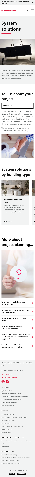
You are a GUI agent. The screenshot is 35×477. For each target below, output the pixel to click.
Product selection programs (11, 394)
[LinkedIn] (7, 381)
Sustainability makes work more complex (15, 458)
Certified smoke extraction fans (12, 426)
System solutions (7, 391)
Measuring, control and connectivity (14, 417)
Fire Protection (6, 432)
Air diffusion (5, 423)
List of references (7, 406)
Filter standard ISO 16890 (10, 461)
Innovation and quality (9, 455)
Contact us (7, 106)
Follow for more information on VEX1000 (32, 2)
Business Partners (11, 377)
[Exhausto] (8, 10)
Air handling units (7, 414)
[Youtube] (3, 381)
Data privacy (21, 473)
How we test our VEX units (10, 464)
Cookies (12, 473)
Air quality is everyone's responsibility (14, 397)
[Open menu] (32, 10)
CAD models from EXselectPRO (12, 400)
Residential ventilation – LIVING (15, 202)
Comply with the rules (9, 403)
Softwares (5, 446)
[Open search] (26, 10)
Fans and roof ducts (8, 420)
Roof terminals (6, 429)
